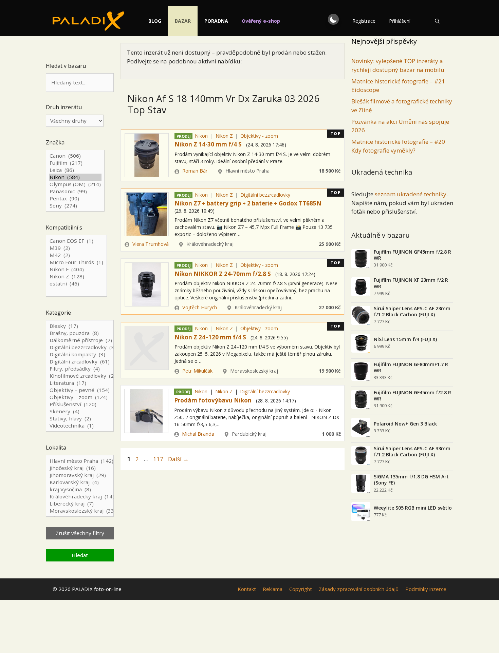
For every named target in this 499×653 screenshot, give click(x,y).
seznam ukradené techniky (410, 194)
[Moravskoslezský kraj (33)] (80, 510)
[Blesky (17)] (80, 326)
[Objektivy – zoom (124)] (80, 397)
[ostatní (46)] (76, 283)
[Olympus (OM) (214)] (75, 184)
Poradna (216, 21)
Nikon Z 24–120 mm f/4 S (210, 337)
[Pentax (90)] (75, 198)
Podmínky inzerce (425, 589)
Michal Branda (198, 434)
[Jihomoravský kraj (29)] (80, 475)
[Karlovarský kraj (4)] (80, 482)
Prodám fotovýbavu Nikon (213, 400)
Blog (154, 21)
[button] (333, 19)
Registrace (363, 21)
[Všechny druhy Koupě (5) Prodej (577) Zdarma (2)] (75, 121)
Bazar (183, 21)
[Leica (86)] (75, 170)
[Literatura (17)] (80, 383)
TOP (336, 133)
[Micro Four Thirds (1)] (76, 262)
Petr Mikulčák (197, 371)
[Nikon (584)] (75, 177)
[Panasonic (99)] (75, 191)
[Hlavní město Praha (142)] (80, 460)
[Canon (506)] (75, 155)
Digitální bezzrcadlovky (265, 195)
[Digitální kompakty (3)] (80, 354)
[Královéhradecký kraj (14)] (80, 496)
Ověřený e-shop (261, 21)
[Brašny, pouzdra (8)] (80, 333)
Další (178, 459)
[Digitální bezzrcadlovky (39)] (80, 347)
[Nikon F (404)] (76, 269)
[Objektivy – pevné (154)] (80, 390)
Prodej (184, 136)
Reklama (272, 589)
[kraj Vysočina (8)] (80, 489)
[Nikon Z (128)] (76, 276)
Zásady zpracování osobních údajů (359, 589)
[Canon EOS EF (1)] (76, 240)
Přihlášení (399, 21)
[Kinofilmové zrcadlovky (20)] (80, 375)
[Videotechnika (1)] (80, 425)
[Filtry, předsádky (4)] (80, 368)
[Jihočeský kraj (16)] (80, 468)
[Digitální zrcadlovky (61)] (80, 361)
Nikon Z (224, 136)
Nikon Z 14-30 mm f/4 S (208, 144)
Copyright (300, 589)
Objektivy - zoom (259, 136)
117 (159, 459)
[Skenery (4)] (80, 411)
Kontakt (247, 589)
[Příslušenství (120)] (80, 404)
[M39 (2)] (76, 248)
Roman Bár (195, 170)
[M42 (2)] (76, 255)
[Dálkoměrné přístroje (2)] (80, 340)
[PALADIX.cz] (88, 21)
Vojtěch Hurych (199, 307)
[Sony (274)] (75, 205)
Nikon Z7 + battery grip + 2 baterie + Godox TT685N (247, 203)
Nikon (201, 136)
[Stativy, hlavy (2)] (80, 418)
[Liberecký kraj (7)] (80, 503)
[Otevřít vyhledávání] (437, 21)
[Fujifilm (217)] (75, 162)
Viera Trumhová (150, 244)
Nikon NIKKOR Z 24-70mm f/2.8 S (222, 274)
